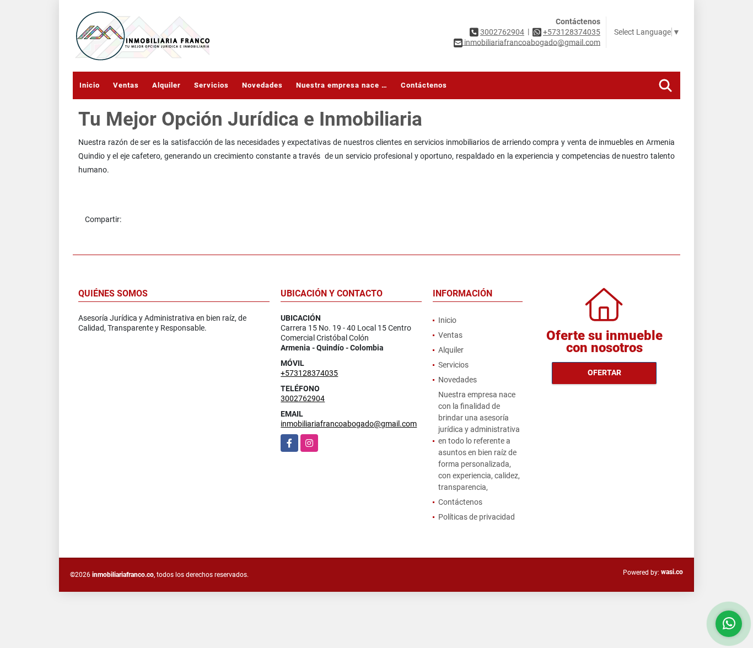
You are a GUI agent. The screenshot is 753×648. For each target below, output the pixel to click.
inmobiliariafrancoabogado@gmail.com (349, 423)
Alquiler (166, 85)
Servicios (211, 85)
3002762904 (502, 32)
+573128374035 (571, 32)
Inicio (89, 85)
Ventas (126, 85)
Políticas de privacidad (476, 516)
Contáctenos (424, 85)
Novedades (262, 85)
